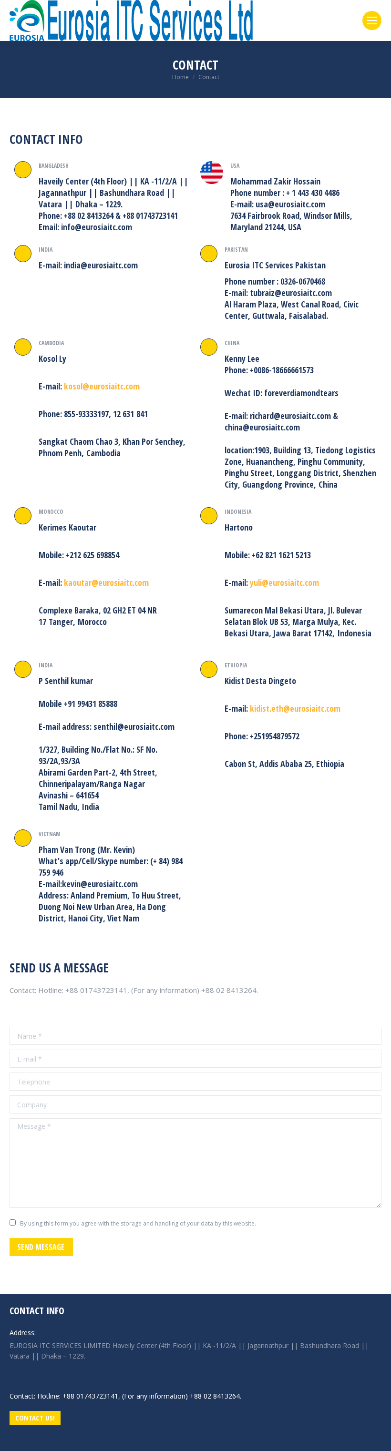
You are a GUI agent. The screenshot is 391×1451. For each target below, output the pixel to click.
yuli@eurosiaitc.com (284, 582)
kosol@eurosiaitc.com (102, 386)
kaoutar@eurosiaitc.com (106, 582)
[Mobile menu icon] (371, 20)
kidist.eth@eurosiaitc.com (295, 708)
